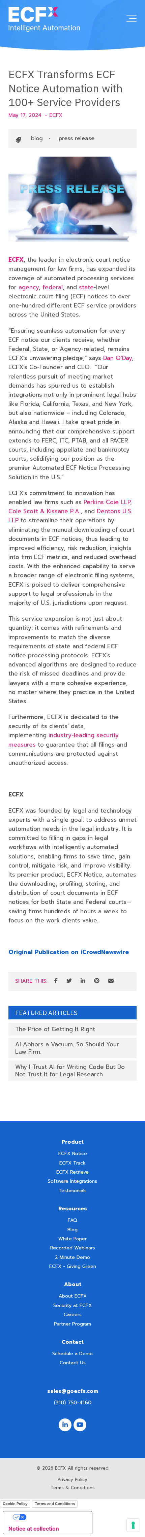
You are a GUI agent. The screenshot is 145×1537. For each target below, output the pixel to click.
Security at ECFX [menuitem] (72, 1305)
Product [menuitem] (73, 1142)
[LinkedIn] (83, 981)
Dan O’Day (117, 358)
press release (76, 138)
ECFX (55, 115)
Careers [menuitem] (73, 1314)
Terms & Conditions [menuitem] (73, 1487)
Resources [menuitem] (72, 1208)
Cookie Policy (15, 1503)
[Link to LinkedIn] (65, 1424)
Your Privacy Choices (54, 1517)
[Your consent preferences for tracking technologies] (133, 1525)
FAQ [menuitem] (72, 1220)
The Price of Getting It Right (55, 1029)
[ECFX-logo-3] (44, 20)
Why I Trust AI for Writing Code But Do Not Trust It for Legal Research (70, 1070)
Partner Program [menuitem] (72, 1324)
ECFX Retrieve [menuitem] (72, 1172)
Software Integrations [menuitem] (72, 1181)
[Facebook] (56, 981)
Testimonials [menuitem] (73, 1190)
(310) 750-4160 (72, 1402)
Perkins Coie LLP (107, 502)
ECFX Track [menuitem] (72, 1163)
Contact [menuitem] (73, 1342)
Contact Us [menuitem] (73, 1362)
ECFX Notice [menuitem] (72, 1153)
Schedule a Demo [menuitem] (72, 1353)
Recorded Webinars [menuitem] (72, 1247)
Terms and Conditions (55, 1503)
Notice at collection (33, 1528)
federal (52, 287)
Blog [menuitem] (72, 1229)
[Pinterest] (96, 981)
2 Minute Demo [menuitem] (72, 1257)
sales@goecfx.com (72, 1391)
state (86, 287)
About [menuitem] (72, 1284)
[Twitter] (69, 981)
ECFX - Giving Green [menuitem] (72, 1266)
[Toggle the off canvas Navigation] (131, 20)
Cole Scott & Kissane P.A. (44, 511)
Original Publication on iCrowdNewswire (68, 952)
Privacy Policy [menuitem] (72, 1479)
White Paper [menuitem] (72, 1238)
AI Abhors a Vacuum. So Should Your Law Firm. (67, 1048)
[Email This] (111, 981)
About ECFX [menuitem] (73, 1296)
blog (37, 138)
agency (29, 287)
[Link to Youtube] (80, 1424)
